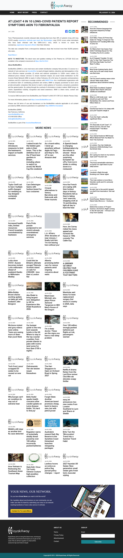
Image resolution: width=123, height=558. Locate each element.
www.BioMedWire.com (15, 114)
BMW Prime (49, 80)
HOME (12, 12)
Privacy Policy (58, 535)
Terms (56, 532)
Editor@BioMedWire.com (16, 119)
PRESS (34, 12)
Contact (56, 541)
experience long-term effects (26, 45)
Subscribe (98, 542)
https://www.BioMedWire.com (41, 100)
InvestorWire (32, 71)
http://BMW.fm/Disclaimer (54, 106)
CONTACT (44, 12)
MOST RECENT (23, 12)
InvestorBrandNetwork (33, 123)
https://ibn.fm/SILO (41, 61)
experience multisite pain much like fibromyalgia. (35, 40)
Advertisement (59, 538)
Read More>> (12, 55)
